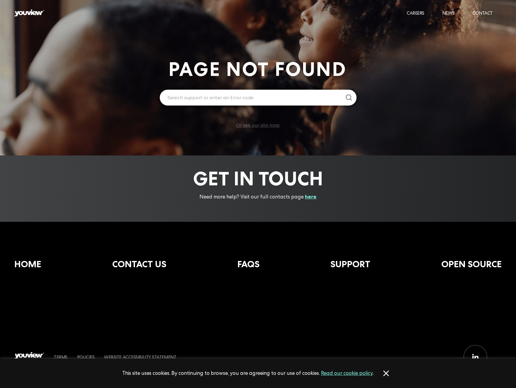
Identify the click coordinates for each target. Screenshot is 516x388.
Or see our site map (258, 125)
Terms (60, 357)
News (448, 13)
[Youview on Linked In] (475, 357)
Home (27, 264)
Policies (85, 357)
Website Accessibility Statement (140, 357)
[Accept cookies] (386, 373)
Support (350, 264)
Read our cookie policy (347, 373)
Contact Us (139, 264)
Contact (482, 13)
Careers (415, 13)
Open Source (471, 264)
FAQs (248, 264)
